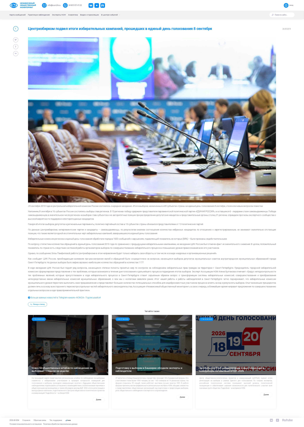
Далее (98, 400)
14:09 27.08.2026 (122, 319)
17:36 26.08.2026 (206, 319)
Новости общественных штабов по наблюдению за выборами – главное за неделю (62, 369)
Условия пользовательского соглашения (26, 424)
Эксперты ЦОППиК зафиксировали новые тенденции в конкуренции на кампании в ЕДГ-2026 (231, 369)
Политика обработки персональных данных (60, 424)
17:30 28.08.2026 (38, 319)
